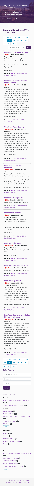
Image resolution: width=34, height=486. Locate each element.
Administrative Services (10, 458)
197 (8, 43)
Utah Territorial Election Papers (16, 265)
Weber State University (10, 463)
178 (9, 40)
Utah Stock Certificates (13, 213)
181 (22, 40)
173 (14, 37)
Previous (7, 37)
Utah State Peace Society (14, 127)
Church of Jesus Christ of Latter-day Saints (16, 416)
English (5, 433)
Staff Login (26, 482)
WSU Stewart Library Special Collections (16, 400)
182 (26, 40)
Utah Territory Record (12, 281)
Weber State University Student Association (17, 453)
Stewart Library (17, 482)
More (5, 426)
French (5, 444)
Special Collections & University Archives (14, 13)
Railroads (6, 424)
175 (23, 37)
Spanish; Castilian (9, 438)
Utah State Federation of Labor (16, 52)
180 (18, 40)
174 (19, 37)
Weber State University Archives (13, 405)
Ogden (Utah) (7, 411)
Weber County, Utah (9, 421)
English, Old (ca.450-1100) (11, 441)
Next (14, 43)
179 (14, 40)
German (6, 436)
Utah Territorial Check (12, 243)
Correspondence (8, 414)
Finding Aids (12, 18)
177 (5, 40)
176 (27, 37)
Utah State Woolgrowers (13, 198)
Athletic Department (9, 461)
